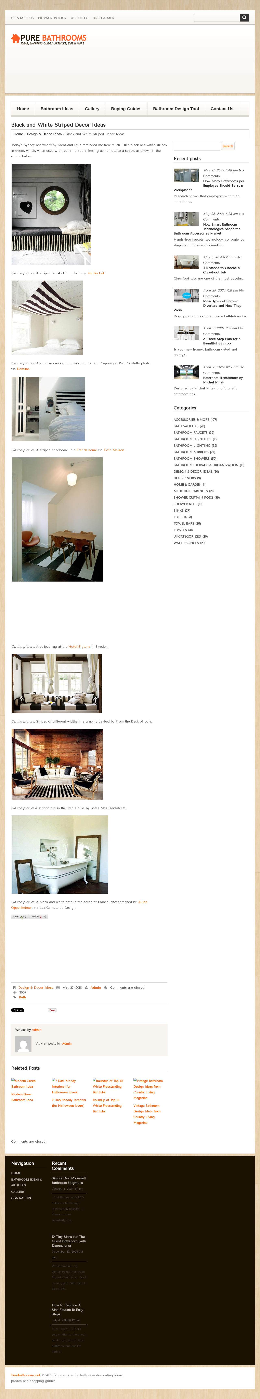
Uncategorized (187, 536)
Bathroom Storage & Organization (206, 465)
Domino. (23, 369)
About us (79, 18)
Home (23, 108)
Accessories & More (191, 420)
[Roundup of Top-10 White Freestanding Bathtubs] (110, 1086)
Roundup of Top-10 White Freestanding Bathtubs (107, 1105)
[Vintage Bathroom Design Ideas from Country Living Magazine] (150, 1089)
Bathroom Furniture (192, 439)
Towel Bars (184, 523)
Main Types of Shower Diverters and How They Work (207, 305)
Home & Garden (188, 484)
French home (87, 450)
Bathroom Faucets (191, 432)
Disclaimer (103, 18)
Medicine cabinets (191, 491)
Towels (180, 530)
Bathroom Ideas (57, 108)
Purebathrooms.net (25, 1375)
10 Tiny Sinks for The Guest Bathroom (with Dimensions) (69, 1241)
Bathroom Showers (192, 458)
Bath (22, 997)
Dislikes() (38, 916)
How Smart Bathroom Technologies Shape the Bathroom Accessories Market (207, 229)
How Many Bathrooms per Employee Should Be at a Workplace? (209, 185)
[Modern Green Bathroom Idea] (28, 1083)
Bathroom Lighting (192, 445)
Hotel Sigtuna (79, 646)
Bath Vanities (186, 426)
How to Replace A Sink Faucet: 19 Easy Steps (67, 1309)
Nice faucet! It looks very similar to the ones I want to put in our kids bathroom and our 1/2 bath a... (69, 1340)
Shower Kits (185, 504)
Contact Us (22, 18)
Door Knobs (185, 478)
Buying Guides (123, 110)
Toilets (180, 517)
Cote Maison (114, 450)
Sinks (179, 510)
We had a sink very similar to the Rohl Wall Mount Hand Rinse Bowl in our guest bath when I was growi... (69, 1277)
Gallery (89, 110)
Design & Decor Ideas (44, 134)
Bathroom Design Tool (176, 108)
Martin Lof (95, 273)
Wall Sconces (186, 543)
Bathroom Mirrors (191, 452)
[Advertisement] (178, 59)
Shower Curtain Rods (193, 497)
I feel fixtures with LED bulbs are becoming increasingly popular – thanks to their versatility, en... (68, 1209)
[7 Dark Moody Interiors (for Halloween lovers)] (69, 1086)
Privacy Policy (52, 18)
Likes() (19, 916)
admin (96, 987)
